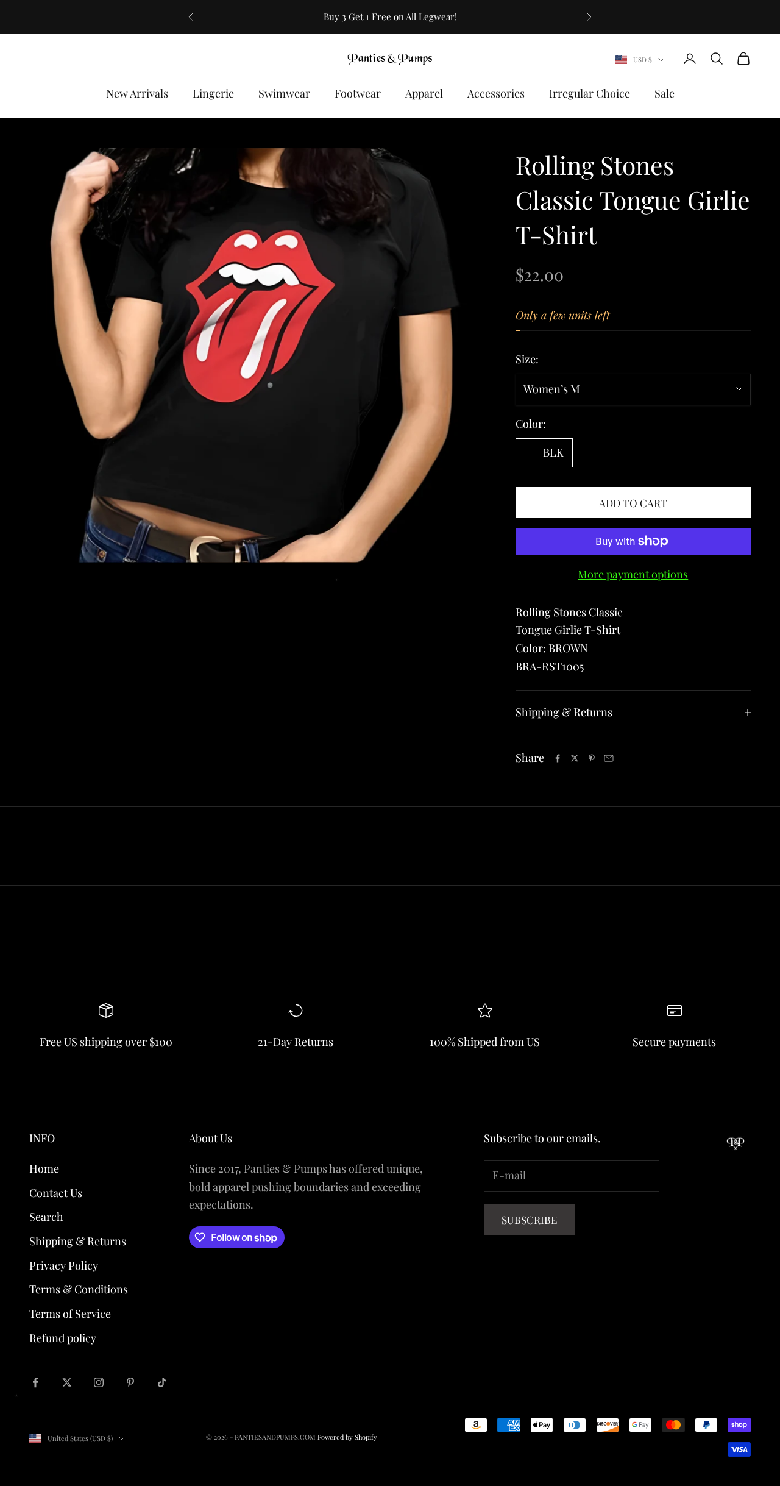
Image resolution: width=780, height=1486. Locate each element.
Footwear (358, 93)
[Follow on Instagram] (99, 1382)
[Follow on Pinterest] (130, 1382)
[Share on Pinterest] (592, 758)
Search (46, 1216)
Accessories (496, 93)
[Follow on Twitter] (67, 1382)
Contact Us (55, 1193)
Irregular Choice (589, 93)
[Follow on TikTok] (162, 1382)
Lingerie (213, 93)
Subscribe (529, 1219)
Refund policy (62, 1338)
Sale (664, 93)
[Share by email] (609, 758)
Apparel (424, 93)
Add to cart (633, 503)
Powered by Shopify (347, 1437)
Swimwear (284, 93)
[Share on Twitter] (575, 758)
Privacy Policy (63, 1265)
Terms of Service (70, 1313)
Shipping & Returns (77, 1241)
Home (44, 1168)
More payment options (633, 574)
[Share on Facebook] (557, 758)
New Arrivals (137, 93)
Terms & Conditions (78, 1289)
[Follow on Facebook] (35, 1382)
